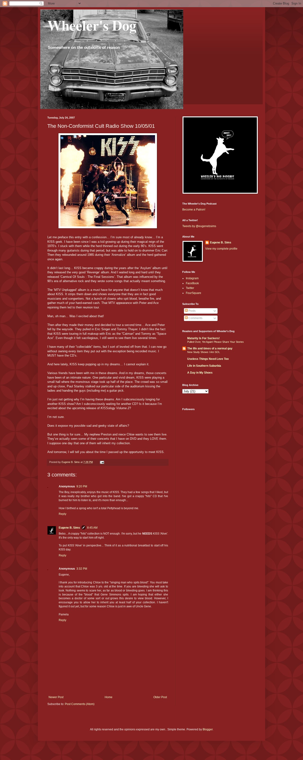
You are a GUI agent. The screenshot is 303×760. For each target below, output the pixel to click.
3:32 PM (81, 568)
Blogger (208, 729)
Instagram (192, 278)
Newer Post (56, 697)
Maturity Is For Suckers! (203, 338)
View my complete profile (221, 248)
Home (108, 697)
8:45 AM (92, 527)
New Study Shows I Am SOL (203, 352)
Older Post (160, 697)
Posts (192, 310)
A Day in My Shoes (200, 372)
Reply (62, 514)
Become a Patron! (193, 209)
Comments (195, 318)
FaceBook (192, 283)
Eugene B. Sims (69, 527)
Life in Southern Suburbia (204, 365)
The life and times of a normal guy (209, 348)
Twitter (190, 288)
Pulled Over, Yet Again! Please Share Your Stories (215, 341)
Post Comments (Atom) (79, 704)
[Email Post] (102, 462)
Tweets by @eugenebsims (199, 226)
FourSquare (193, 293)
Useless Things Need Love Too (208, 359)
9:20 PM (81, 486)
